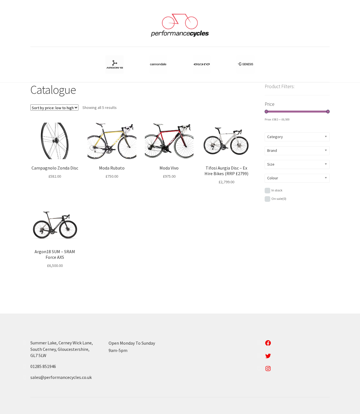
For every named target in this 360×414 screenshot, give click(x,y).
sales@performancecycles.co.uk (61, 377)
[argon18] (114, 64)
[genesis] (245, 64)
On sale (278, 198)
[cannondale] (158, 64)
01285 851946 (43, 366)
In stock (276, 190)
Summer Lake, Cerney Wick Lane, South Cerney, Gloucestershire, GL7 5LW (61, 349)
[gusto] (202, 64)
